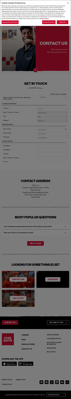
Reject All (62, 22)
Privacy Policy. (44, 18)
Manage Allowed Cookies (10, 22)
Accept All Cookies (49, 22)
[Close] (68, 3)
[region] (35, 13)
